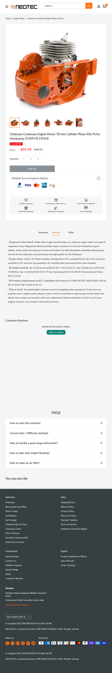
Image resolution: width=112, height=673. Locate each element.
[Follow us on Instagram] (23, 643)
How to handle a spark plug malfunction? (34, 443)
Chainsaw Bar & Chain (16, 524)
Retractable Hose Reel (15, 506)
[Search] (89, 6)
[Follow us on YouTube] (33, 643)
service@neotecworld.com (17, 604)
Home (8, 18)
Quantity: (14, 158)
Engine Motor (19, 18)
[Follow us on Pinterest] (28, 643)
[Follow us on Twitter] (12, 643)
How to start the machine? (25, 423)
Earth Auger (11, 520)
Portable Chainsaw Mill (16, 537)
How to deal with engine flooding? (30, 452)
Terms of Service (68, 524)
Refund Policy (67, 506)
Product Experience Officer (74, 556)
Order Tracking (68, 565)
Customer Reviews (14, 578)
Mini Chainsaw (12, 533)
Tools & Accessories (14, 542)
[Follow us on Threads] (18, 643)
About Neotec (12, 556)
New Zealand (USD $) (16, 617)
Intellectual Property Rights (74, 528)
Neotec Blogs (11, 569)
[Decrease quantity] (23, 159)
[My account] (98, 6)
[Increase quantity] (38, 159)
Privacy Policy (67, 511)
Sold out (32, 168)
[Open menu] (6, 7)
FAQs (71, 232)
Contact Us (10, 560)
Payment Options (69, 520)
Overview (43, 232)
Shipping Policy (68, 502)
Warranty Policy (68, 515)
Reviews (56, 232)
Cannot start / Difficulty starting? (29, 433)
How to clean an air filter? (25, 462)
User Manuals (67, 560)
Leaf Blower (11, 515)
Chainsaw (10, 502)
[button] (56, 178)
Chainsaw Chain (13, 528)
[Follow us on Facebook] (7, 643)
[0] (104, 6)
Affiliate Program (13, 565)
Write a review (56, 332)
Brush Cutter (11, 511)
